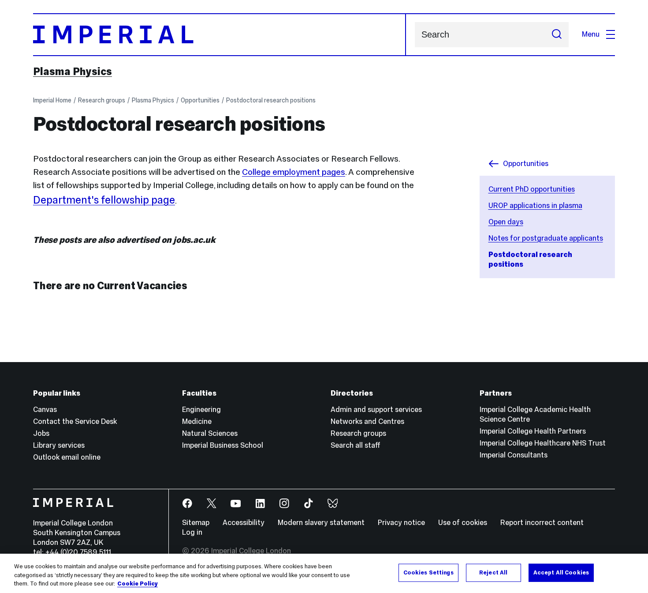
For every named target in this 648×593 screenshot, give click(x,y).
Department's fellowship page (104, 199)
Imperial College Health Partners (533, 431)
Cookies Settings (428, 572)
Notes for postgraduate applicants (545, 238)
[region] (324, 573)
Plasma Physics (72, 71)
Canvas (45, 409)
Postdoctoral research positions (271, 100)
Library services (59, 445)
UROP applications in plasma (535, 205)
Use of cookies (462, 522)
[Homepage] (219, 34)
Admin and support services (376, 409)
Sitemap (195, 522)
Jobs (41, 433)
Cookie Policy (137, 583)
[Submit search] (557, 34)
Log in (192, 532)
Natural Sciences (210, 433)
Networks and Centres (367, 421)
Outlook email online (67, 457)
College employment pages (293, 171)
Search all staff (355, 445)
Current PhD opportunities (531, 189)
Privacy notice (401, 522)
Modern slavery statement (321, 522)
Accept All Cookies (561, 572)
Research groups (101, 100)
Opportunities (200, 100)
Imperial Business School (222, 445)
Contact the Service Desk (75, 421)
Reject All (493, 572)
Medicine (197, 421)
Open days (505, 222)
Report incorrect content (542, 522)
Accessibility (243, 522)
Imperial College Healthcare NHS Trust (543, 443)
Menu (591, 34)
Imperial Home (52, 100)
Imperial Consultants (513, 455)
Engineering (201, 409)
